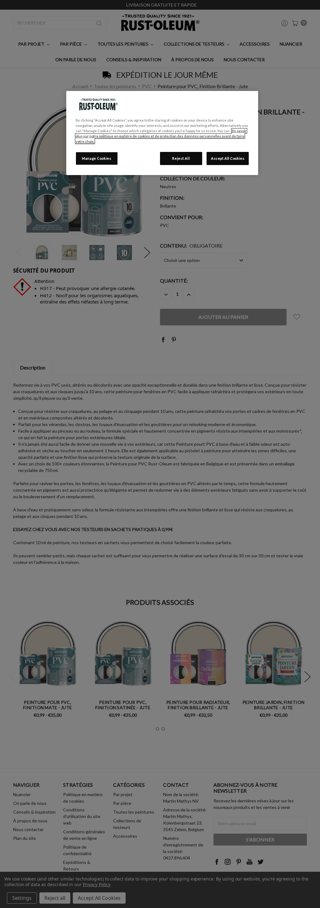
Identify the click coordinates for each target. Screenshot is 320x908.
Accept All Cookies (227, 158)
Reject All (181, 158)
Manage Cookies (96, 158)
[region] (162, 133)
